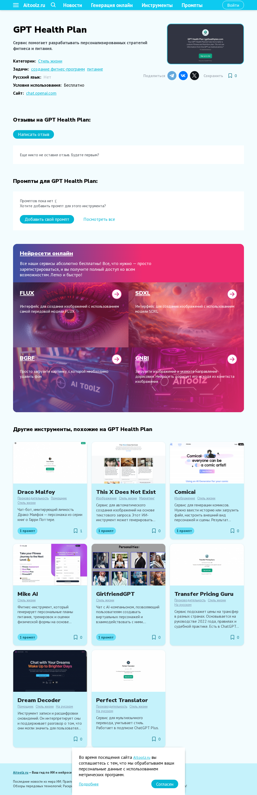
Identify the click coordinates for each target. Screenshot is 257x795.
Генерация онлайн (112, 5)
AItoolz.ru (141, 757)
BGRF (27, 358)
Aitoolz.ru (34, 5)
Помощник (59, 498)
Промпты (192, 5)
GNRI (142, 358)
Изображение (106, 498)
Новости (72, 5)
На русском (182, 604)
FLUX (27, 293)
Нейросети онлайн (46, 253)
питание (95, 69)
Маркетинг (147, 498)
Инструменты (157, 5)
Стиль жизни (50, 61)
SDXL (142, 293)
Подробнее (89, 783)
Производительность (33, 498)
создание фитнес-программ (58, 69)
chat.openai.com (41, 93)
